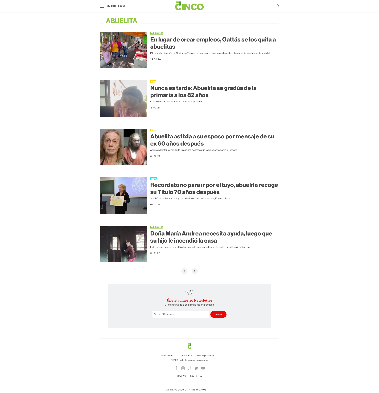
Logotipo (189, 5)
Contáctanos (186, 356)
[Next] (195, 271)
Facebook (176, 368)
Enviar (218, 314)
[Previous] (184, 271)
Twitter (196, 368)
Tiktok (189, 368)
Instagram (183, 368)
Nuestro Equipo (168, 356)
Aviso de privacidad (205, 356)
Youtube (203, 368)
